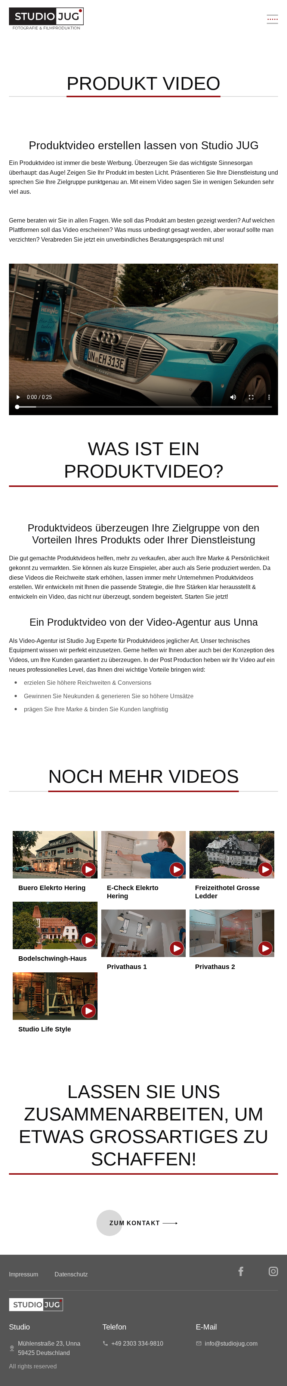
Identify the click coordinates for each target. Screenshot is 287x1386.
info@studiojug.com (231, 1343)
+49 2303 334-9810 (137, 1343)
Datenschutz (71, 1274)
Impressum (23, 1274)
